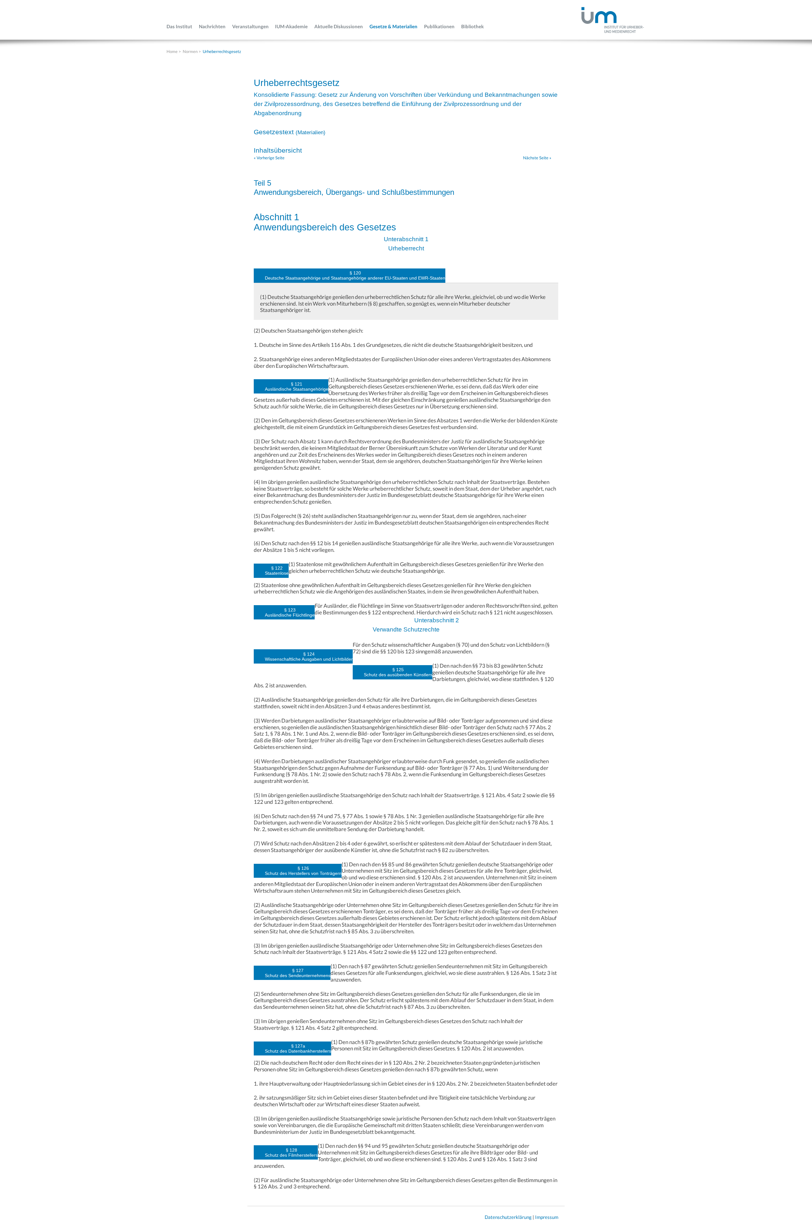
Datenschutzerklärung (508, 1217)
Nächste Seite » (537, 157)
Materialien (311, 132)
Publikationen (439, 26)
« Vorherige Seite (269, 157)
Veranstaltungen (250, 26)
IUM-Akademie (291, 26)
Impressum (546, 1217)
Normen (190, 51)
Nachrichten (212, 26)
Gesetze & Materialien (393, 26)
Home (172, 51)
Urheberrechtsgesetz (222, 51)
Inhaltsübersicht (278, 150)
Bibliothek (472, 26)
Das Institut (179, 26)
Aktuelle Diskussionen (338, 26)
